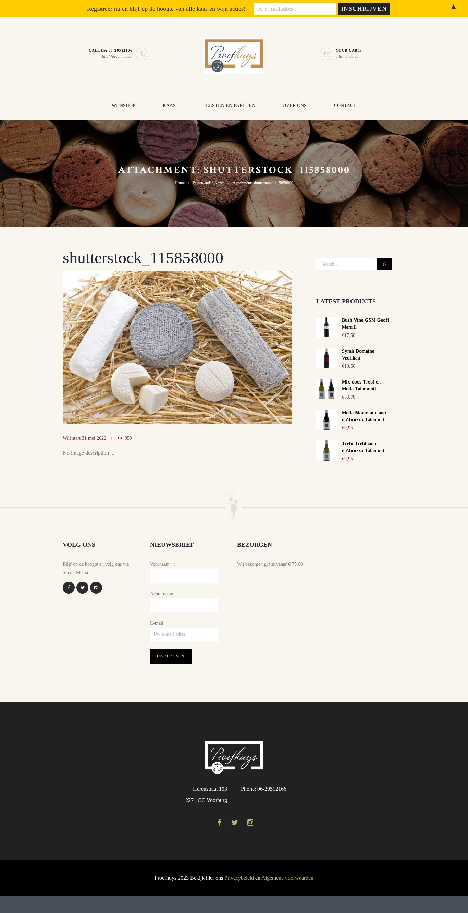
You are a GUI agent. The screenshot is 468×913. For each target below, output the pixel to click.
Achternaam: (162, 593)
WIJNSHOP (123, 105)
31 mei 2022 (94, 438)
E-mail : (163, 623)
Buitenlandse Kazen (209, 183)
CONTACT (345, 105)
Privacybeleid (239, 878)
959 (128, 438)
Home (180, 183)
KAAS (169, 105)
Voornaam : (162, 564)
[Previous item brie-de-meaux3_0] (120, 347)
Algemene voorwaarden (287, 878)
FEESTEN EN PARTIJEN (229, 105)
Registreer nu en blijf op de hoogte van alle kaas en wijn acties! (166, 8)
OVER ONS (295, 105)
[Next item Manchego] (234, 347)
